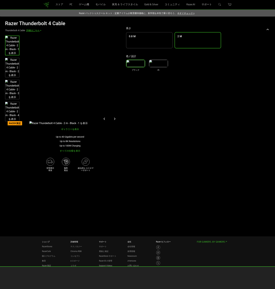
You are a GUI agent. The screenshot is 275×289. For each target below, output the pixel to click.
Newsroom (132, 256)
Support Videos (105, 266)
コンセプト (75, 256)
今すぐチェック (185, 13)
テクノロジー (76, 246)
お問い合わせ (133, 266)
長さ (128, 28)
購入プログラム (48, 256)
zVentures (131, 261)
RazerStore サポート (107, 256)
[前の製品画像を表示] (104, 119)
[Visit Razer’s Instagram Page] (158, 252)
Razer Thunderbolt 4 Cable (35, 23)
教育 (44, 261)
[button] (12, 45)
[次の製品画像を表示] (114, 119)
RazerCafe (46, 251)
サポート (103, 246)
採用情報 (131, 251)
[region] (63, 80)
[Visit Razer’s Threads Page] (158, 258)
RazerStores (47, 246)
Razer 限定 (46, 266)
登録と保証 (104, 251)
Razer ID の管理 (105, 261)
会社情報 (131, 246)
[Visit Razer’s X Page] (158, 263)
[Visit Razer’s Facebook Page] (158, 247)
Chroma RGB (76, 251)
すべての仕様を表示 (70, 151)
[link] (46, 4)
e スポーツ (75, 261)
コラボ (73, 266)
